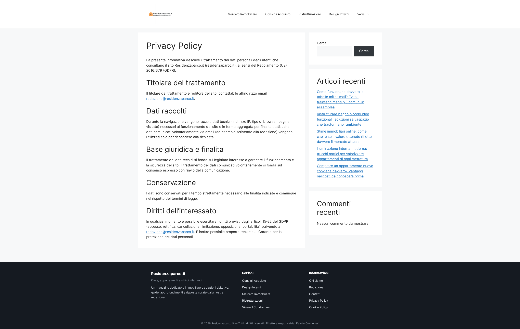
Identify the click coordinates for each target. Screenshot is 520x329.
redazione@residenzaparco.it (170, 99)
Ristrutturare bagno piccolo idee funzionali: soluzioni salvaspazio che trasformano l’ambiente (343, 119)
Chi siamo (316, 281)
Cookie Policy (318, 307)
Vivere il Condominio (256, 307)
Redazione (316, 287)
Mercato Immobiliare (242, 14)
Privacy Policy (318, 300)
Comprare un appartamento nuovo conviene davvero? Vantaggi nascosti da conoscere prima (345, 171)
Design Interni (339, 14)
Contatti (314, 294)
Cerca (321, 43)
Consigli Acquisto (277, 14)
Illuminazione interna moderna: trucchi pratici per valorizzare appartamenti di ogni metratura (342, 154)
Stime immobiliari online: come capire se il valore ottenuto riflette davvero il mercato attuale (344, 136)
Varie (361, 14)
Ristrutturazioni (310, 14)
